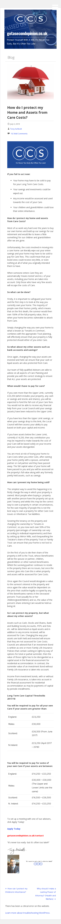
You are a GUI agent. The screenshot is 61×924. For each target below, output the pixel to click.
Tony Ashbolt (16, 128)
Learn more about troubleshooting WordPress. (27, 912)
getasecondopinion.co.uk (27, 33)
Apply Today (13, 828)
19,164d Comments (19, 133)
